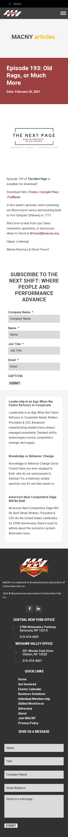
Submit (14, 383)
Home (22, 679)
